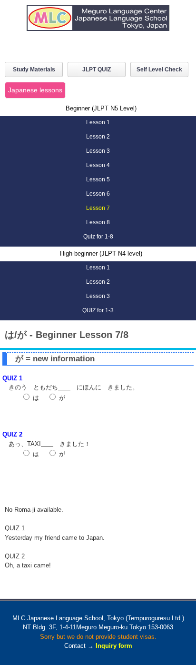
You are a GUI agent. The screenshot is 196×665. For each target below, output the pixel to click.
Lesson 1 (98, 122)
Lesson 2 (98, 136)
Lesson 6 (98, 193)
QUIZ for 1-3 (98, 310)
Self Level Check (159, 69)
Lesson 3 (98, 151)
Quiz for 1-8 (98, 236)
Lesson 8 (98, 222)
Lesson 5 (98, 179)
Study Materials (34, 69)
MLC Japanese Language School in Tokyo (98, 25)
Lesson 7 (98, 208)
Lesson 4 (98, 165)
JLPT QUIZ (96, 69)
